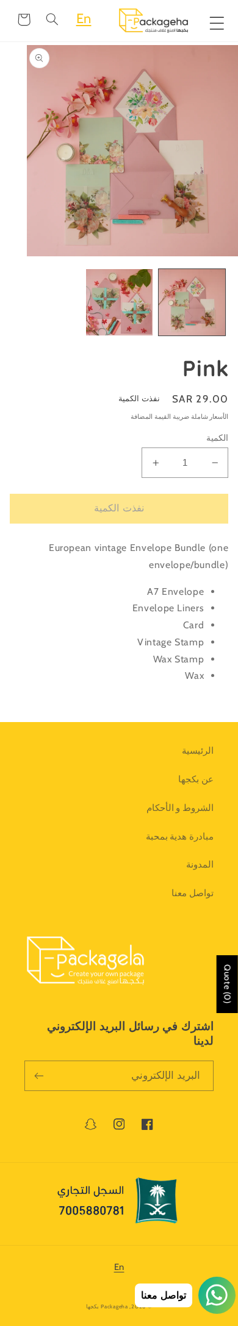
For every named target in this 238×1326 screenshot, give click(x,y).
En (84, 18)
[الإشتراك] (39, 1075)
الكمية (217, 438)
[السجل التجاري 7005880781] (119, 1204)
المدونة (200, 864)
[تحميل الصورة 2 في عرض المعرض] (119, 302)
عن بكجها (196, 779)
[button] (52, 19)
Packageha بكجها (107, 1306)
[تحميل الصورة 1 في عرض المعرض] (192, 302)
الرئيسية (198, 750)
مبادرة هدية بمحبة (180, 836)
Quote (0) (227, 984)
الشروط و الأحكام (180, 807)
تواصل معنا (192, 893)
